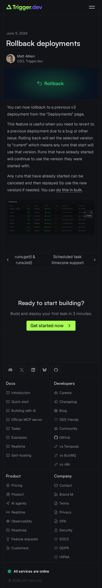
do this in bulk (69, 190)
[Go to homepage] (24, 7)
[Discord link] (10, 370)
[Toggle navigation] (92, 7)
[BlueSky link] (44, 370)
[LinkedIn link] (33, 370)
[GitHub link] (56, 370)
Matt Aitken (26, 56)
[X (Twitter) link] (22, 370)
